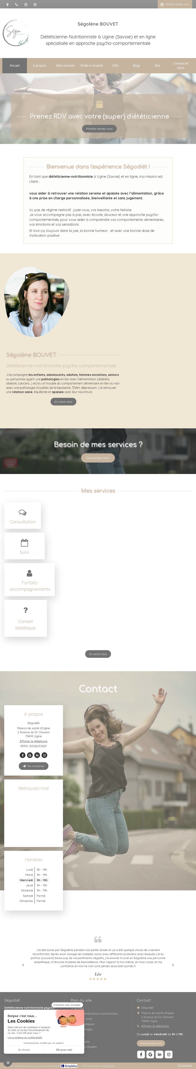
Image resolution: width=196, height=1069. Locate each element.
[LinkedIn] (37, 755)
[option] (98, 964)
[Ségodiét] (16, 45)
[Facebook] (22, 755)
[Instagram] (44, 755)
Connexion (185, 1065)
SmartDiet (108, 1065)
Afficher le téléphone (33, 741)
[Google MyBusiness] (30, 755)
